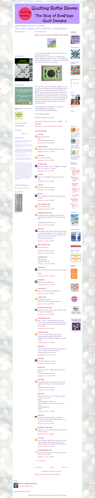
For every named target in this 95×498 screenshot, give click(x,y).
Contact (37, 28)
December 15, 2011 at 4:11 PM (46, 181)
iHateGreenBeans (75, 177)
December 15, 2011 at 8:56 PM (46, 225)
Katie (39, 155)
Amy (39, 134)
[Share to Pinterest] (40, 124)
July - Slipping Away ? (75, 195)
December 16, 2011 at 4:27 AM (46, 304)
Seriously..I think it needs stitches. (75, 184)
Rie (39, 194)
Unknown (40, 297)
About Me (23, 28)
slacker (40, 267)
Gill (39, 185)
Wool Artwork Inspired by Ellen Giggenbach (76, 191)
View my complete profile (26, 486)
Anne (39, 438)
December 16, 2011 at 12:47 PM (46, 376)
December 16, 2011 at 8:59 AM (46, 328)
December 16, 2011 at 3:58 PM (46, 423)
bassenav (40, 288)
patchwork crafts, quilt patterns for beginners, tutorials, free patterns (76, 171)
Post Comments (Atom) (55, 471)
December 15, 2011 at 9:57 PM (46, 253)
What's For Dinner (57, 126)
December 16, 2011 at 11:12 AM (46, 355)
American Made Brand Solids (75, 207)
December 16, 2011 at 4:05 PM (46, 434)
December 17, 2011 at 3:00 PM (46, 457)
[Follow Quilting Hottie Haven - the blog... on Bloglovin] (19, 126)
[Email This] (35, 124)
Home (17, 28)
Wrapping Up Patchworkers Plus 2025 (75, 174)
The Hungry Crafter (43, 427)
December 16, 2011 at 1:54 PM (46, 411)
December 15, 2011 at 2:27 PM (46, 151)
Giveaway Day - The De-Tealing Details (77, 141)
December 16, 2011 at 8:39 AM (46, 314)
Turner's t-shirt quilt (75, 200)
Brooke (40, 367)
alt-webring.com (75, 260)
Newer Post (39, 467)
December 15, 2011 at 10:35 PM (46, 264)
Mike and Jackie (42, 245)
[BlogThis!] (36, 124)
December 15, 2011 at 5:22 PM (46, 190)
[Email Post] (66, 121)
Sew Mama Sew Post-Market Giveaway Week (78, 152)
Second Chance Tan (43, 307)
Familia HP (41, 147)
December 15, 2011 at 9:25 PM (46, 241)
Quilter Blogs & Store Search (22, 491)
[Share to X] (38, 124)
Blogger (64, 495)
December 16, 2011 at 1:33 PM (46, 390)
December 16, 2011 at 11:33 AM (46, 363)
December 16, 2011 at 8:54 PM (46, 446)
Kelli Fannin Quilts (43, 450)
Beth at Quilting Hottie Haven (29, 483)
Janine (39, 394)
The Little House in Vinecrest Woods (75, 199)
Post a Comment (41, 460)
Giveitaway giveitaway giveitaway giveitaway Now (78, 130)
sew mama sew (48, 126)
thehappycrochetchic (43, 213)
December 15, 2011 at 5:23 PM (46, 200)
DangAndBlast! (42, 318)
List (76, 258)
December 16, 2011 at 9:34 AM (46, 342)
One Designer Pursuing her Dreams (76, 189)
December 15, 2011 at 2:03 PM (46, 143)
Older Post (65, 467)
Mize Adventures (42, 204)
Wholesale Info (30, 28)
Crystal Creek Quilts (75, 194)
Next (79, 258)
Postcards (21, 133)
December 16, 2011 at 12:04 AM (46, 276)
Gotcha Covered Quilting (74, 205)
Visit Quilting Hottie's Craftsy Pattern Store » (23, 187)
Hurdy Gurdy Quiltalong (46, 28)
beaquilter (41, 164)
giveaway (41, 126)
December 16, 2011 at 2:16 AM (46, 293)
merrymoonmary (50, 495)
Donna (39, 280)
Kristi (39, 379)
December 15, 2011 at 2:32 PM (46, 171)
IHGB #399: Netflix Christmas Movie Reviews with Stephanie (76, 179)
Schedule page (17, 177)
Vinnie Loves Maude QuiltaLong (60, 28)
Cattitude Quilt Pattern (75, 185)
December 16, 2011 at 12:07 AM (46, 284)
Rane (39, 229)
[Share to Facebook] (39, 124)
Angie (39, 415)
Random (77, 259)
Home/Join (73, 258)
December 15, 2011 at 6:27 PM (46, 209)
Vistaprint (25, 133)
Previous (73, 259)
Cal (39, 174)
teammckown (41, 332)
